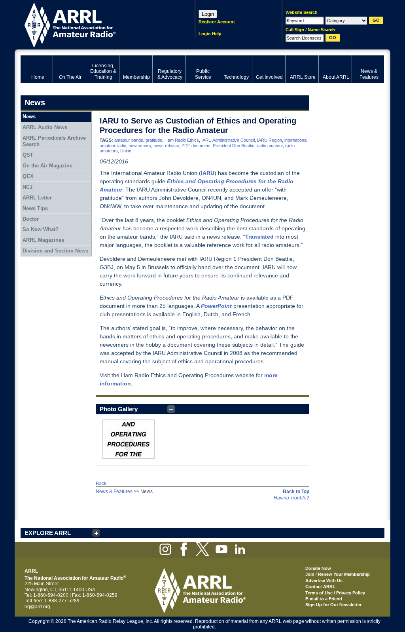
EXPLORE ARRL (48, 533)
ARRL (97, 24)
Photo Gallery (119, 409)
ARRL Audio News (45, 127)
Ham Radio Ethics (182, 140)
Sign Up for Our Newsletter (333, 604)
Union (125, 150)
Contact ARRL (320, 586)
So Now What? (41, 229)
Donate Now (318, 568)
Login (208, 14)
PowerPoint (216, 306)
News (29, 117)
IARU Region (269, 140)
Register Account (217, 21)
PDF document (196, 145)
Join (309, 574)
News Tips (35, 208)
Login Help (210, 33)
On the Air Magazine (47, 166)
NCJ (27, 187)
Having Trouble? (291, 498)
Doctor (31, 219)
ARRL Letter (37, 198)
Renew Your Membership (344, 574)
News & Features (114, 491)
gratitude (154, 140)
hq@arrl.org (37, 606)
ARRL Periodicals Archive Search (54, 141)
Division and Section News (55, 251)
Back (101, 483)
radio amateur (270, 145)
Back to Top (296, 491)
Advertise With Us (324, 580)
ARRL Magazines (43, 240)
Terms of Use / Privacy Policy (335, 592)
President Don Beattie (233, 145)
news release (166, 145)
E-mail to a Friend (323, 598)
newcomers (140, 145)
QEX (28, 176)
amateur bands (128, 140)
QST (28, 155)
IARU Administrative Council (228, 140)
